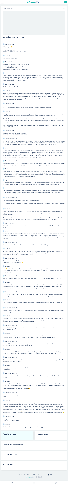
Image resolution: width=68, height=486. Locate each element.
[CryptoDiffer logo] (33, 2)
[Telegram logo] (39, 477)
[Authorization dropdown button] (65, 2)
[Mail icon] (41, 477)
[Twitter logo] (36, 477)
